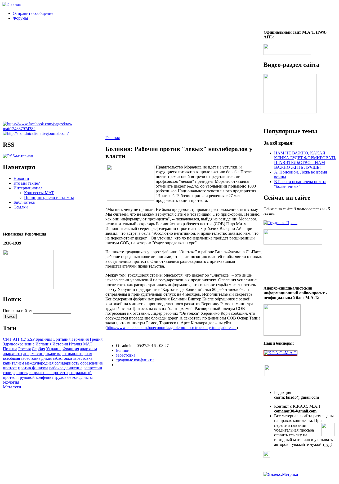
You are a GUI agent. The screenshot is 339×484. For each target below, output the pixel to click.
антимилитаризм (77, 353)
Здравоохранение (18, 344)
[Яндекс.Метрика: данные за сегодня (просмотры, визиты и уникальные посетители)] (281, 474)
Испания (43, 344)
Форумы (20, 18)
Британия (61, 339)
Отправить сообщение (33, 13)
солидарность (15, 372)
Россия (24, 349)
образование (91, 363)
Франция (71, 349)
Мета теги (12, 387)
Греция (96, 339)
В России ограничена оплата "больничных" (300, 184)
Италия (75, 344)
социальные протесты (48, 372)
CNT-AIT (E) (14, 339)
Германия (80, 339)
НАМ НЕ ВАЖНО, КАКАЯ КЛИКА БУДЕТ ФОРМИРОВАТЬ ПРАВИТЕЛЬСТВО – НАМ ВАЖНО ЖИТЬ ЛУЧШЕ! (305, 160)
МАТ (87, 344)
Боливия (123, 350)
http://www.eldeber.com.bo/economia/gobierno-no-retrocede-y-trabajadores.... (172, 327)
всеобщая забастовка (21, 358)
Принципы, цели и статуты (49, 197)
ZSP (30, 339)
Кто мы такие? (27, 183)
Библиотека (24, 202)
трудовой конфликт (35, 377)
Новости (21, 178)
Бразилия (43, 339)
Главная (112, 137)
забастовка (82, 358)
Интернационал (28, 188)
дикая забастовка (56, 358)
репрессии (92, 368)
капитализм (13, 363)
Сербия (38, 349)
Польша (10, 349)
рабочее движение (65, 368)
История (60, 344)
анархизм (88, 349)
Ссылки (21, 207)
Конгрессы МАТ (39, 192)
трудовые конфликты (73, 377)
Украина (53, 349)
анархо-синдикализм (42, 353)
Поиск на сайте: (18, 310)
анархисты (12, 353)
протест (10, 368)
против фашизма (33, 368)
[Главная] (11, 4)
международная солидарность (52, 363)
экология (11, 382)
